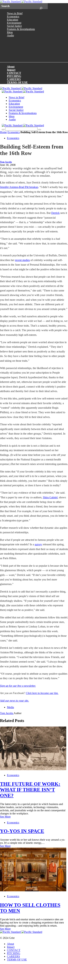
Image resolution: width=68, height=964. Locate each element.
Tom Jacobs (6, 162)
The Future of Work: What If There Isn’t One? (30, 789)
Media (10, 707)
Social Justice (14, 25)
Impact (11, 69)
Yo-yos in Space (22, 831)
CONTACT (14, 72)
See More (5, 816)
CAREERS (14, 79)
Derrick (55, 212)
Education (12, 19)
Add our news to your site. (14, 700)
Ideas (10, 32)
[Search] (41, 6)
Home (3, 132)
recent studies (22, 260)
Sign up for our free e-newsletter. (18, 685)
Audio (10, 35)
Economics (13, 16)
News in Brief (14, 13)
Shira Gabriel (50, 497)
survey (38, 544)
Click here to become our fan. (42, 693)
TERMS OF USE (17, 82)
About (10, 66)
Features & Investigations (21, 29)
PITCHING (14, 76)
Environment (14, 22)
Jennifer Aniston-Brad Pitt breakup (19, 187)
